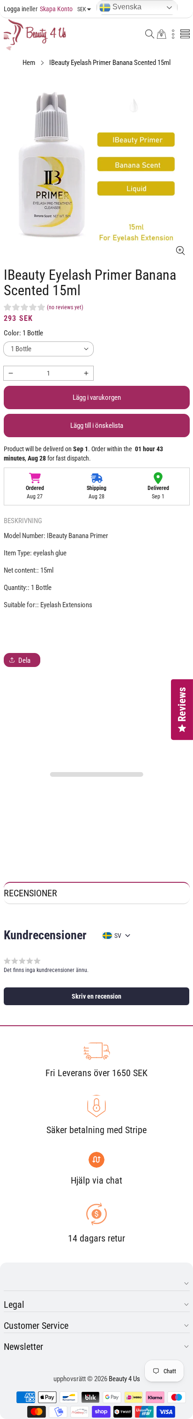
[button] (150, 34)
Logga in (15, 9)
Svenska (126, 7)
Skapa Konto (49, 9)
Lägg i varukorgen (97, 397)
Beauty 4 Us (124, 1379)
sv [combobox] (117, 935)
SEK (81, 9)
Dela (24, 660)
